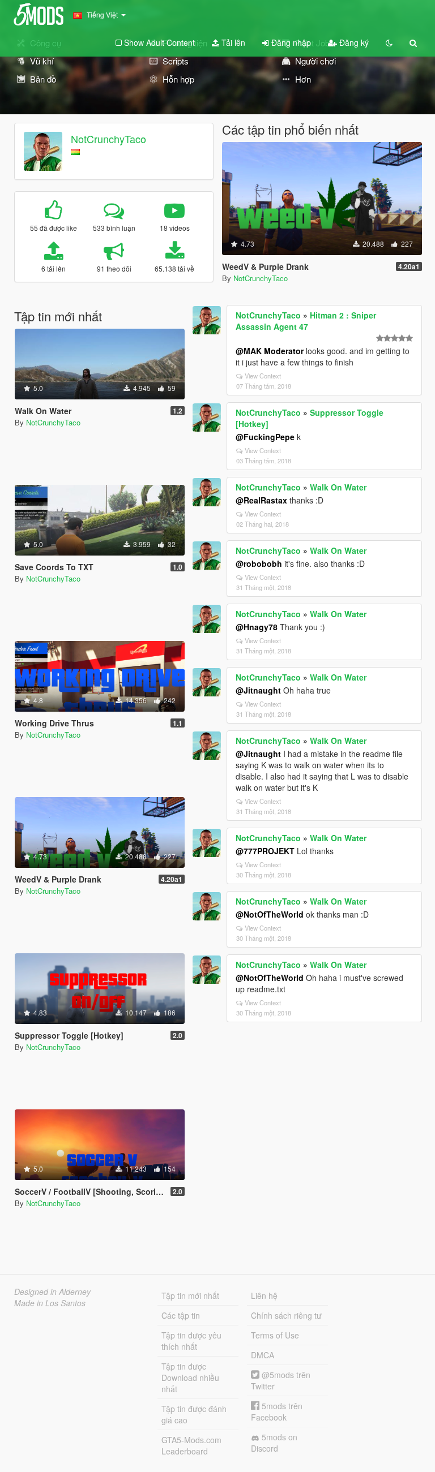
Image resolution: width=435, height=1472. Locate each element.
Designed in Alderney (52, 1291)
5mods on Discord (274, 1442)
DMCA (262, 1355)
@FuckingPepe (265, 436)
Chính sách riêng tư (286, 1315)
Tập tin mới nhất (190, 1295)
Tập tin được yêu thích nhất (191, 1340)
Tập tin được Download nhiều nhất (190, 1377)
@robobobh (259, 563)
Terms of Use (275, 1335)
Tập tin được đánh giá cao (194, 1414)
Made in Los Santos (50, 1303)
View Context (263, 375)
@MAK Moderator (270, 350)
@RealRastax (261, 500)
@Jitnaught (258, 690)
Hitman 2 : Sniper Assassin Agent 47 (306, 320)
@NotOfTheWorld (270, 914)
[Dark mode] (389, 42)
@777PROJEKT (265, 850)
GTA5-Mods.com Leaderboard (191, 1445)
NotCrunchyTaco (108, 138)
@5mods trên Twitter (280, 1380)
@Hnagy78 (257, 626)
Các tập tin (180, 1315)
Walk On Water (338, 487)
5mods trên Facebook (276, 1411)
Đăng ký (353, 42)
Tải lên (232, 42)
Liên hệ (264, 1295)
